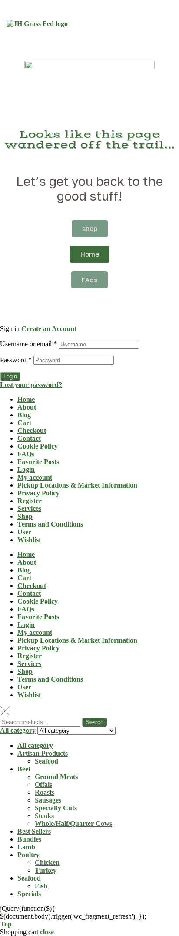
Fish (41, 886)
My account (34, 477)
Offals (43, 784)
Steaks (44, 815)
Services (29, 508)
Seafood (46, 761)
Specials (29, 893)
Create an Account (48, 328)
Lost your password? (31, 384)
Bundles (29, 839)
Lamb (26, 847)
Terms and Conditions (50, 524)
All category (35, 745)
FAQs (25, 454)
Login (10, 376)
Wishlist (29, 539)
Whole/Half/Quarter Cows (73, 823)
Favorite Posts (38, 461)
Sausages (48, 800)
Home (26, 399)
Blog (24, 415)
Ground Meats (56, 776)
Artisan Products (42, 753)
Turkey (45, 870)
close (47, 932)
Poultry (28, 854)
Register (29, 500)
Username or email (28, 344)
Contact (29, 438)
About (26, 407)
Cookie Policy (37, 446)
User (24, 532)
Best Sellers (34, 831)
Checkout (31, 430)
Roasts (44, 792)
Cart (24, 422)
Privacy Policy (38, 493)
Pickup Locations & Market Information (77, 485)
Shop (25, 516)
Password (16, 360)
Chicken (47, 862)
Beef (23, 769)
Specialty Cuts (56, 808)
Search (94, 722)
